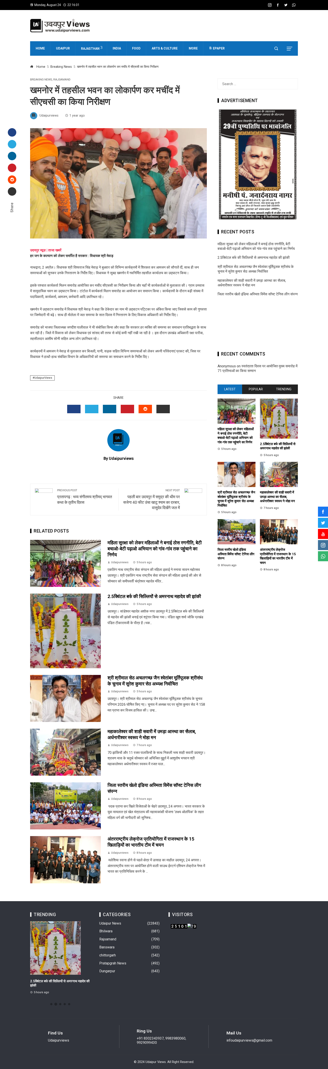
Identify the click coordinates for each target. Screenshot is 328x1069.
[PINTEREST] (127, 409)
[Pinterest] (12, 168)
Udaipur (63, 48)
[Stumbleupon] (12, 179)
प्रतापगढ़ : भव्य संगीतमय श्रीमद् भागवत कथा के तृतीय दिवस (84, 497)
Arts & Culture (165, 48)
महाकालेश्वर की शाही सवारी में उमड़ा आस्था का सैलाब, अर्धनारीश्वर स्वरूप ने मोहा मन (252, 282)
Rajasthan (90, 48)
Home (40, 48)
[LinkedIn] (12, 156)
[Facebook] (12, 132)
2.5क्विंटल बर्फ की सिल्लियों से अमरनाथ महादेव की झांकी (154, 596)
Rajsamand (62, 79)
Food (136, 48)
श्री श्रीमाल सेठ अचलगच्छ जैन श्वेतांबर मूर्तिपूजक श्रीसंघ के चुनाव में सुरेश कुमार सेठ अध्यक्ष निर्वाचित (256, 269)
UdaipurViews (43, 377)
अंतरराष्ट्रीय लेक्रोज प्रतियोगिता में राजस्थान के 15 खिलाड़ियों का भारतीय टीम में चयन (278, 556)
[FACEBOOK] (74, 409)
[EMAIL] (163, 409)
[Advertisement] (258, 325)
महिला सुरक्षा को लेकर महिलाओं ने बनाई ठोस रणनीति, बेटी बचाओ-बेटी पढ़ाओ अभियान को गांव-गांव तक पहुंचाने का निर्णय (155, 548)
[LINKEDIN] (109, 409)
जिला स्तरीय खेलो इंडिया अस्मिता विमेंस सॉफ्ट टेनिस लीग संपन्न (258, 294)
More (193, 48)
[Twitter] (12, 144)
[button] (51, 1004)
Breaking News (41, 79)
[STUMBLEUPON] (145, 409)
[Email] (12, 191)
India (117, 48)
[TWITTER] (91, 409)
